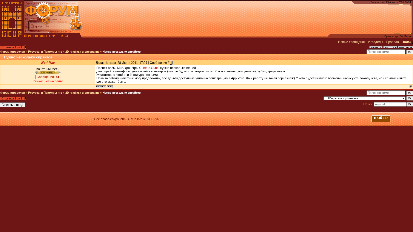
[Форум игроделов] (25, 36)
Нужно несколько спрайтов (122, 51)
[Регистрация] (37, 36)
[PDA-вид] (62, 36)
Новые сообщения (351, 42)
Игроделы (375, 42)
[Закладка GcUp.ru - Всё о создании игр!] (58, 36)
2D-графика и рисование (82, 51)
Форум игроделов (12, 51)
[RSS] (67, 36)
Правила (392, 42)
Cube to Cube (149, 68)
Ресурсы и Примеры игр (45, 51)
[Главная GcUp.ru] (12, 36)
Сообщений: (48, 77)
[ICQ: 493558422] (110, 86)
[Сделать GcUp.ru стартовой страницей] (54, 36)
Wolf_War (48, 62)
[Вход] (49, 36)
